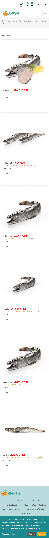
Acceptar (41, 534)
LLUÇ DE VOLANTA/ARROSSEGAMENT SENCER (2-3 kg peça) (24, 312)
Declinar (32, 534)
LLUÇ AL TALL (8, 93)
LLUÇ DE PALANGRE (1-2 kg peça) (16, 385)
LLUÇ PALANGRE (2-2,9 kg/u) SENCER (18, 239)
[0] (28, 5)
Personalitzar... (9, 534)
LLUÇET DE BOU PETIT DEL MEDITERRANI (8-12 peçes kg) (24, 458)
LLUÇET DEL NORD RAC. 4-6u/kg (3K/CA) (19, 166)
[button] (21, 6)
